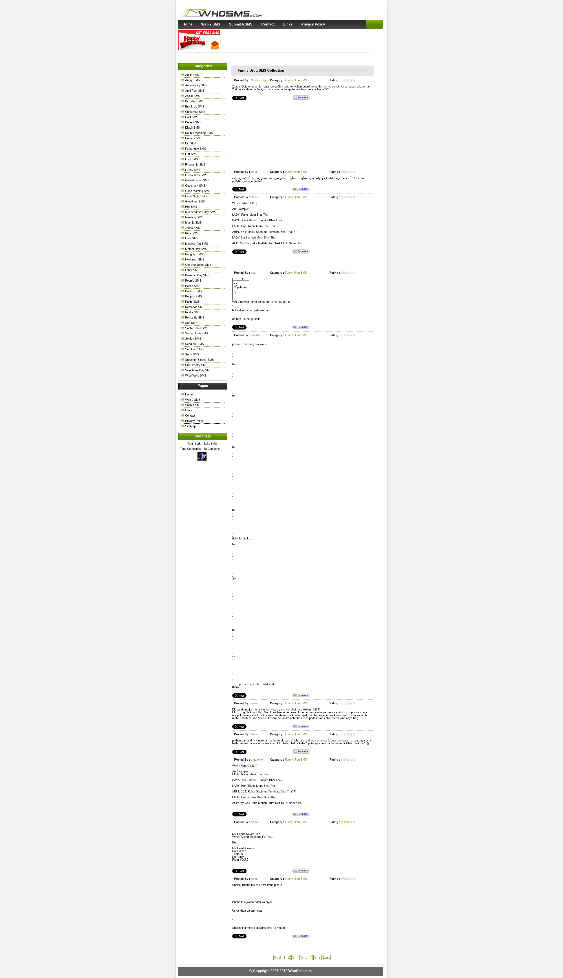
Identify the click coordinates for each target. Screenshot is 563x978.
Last (326, 957)
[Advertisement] (302, 40)
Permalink (303, 97)
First (277, 957)
